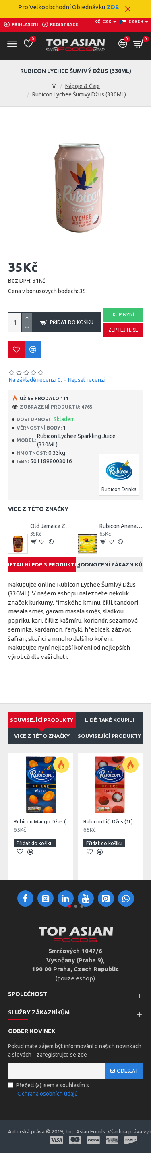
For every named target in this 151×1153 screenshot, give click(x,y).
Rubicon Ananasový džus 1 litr (121, 526)
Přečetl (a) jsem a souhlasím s (52, 1089)
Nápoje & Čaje (82, 86)
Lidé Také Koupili (109, 720)
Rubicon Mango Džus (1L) (42, 821)
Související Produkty (41, 720)
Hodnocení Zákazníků (109, 564)
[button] (72, 567)
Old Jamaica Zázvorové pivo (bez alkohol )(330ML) (52, 526)
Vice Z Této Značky (42, 736)
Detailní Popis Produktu (42, 564)
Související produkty (109, 736)
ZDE (113, 7)
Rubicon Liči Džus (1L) (108, 821)
